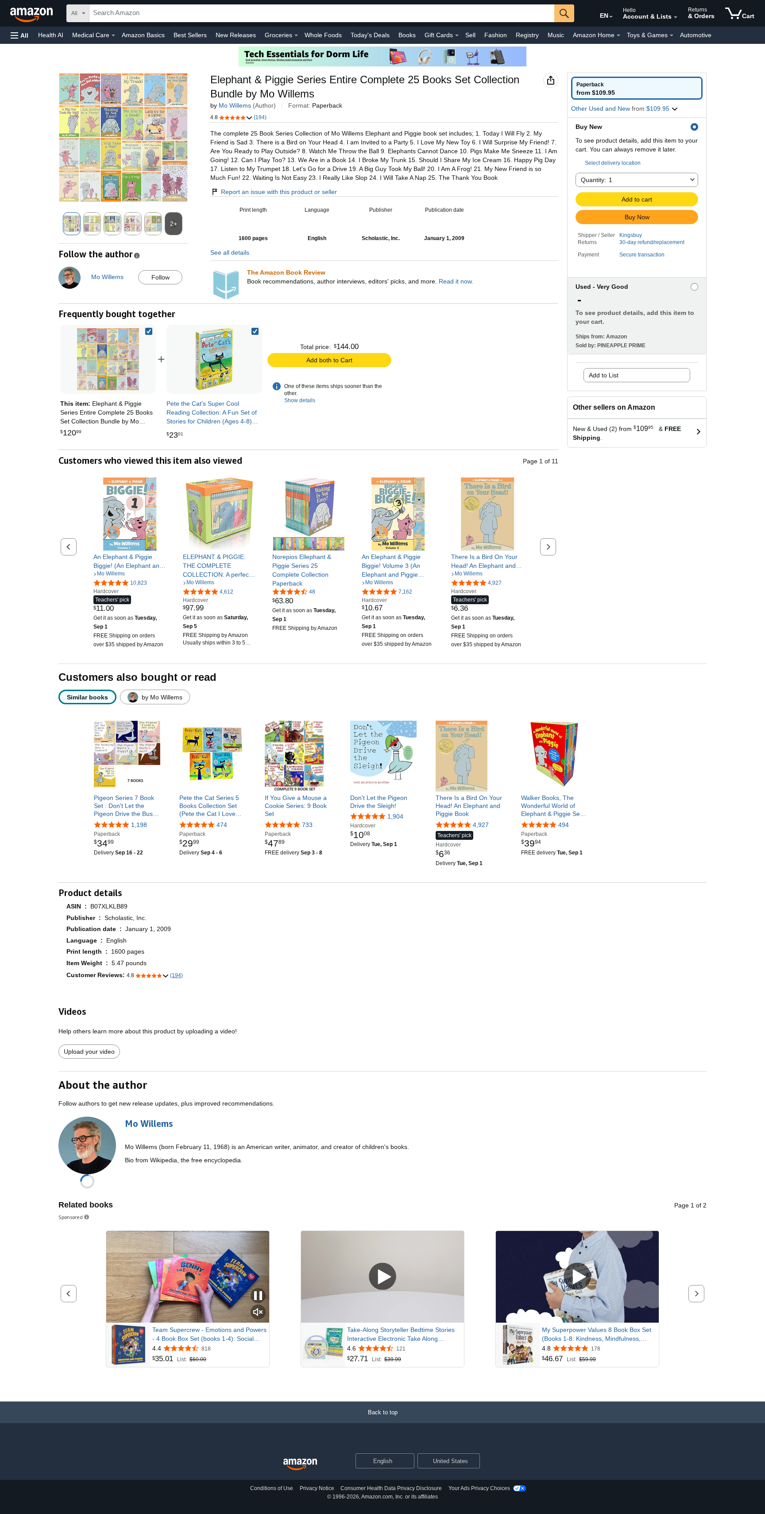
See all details (229, 252)
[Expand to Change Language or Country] (611, 17)
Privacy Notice (317, 1488)
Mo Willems (235, 105)
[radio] (637, 88)
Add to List (603, 375)
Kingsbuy (630, 235)
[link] (214, 359)
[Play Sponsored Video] (382, 1277)
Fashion (495, 35)
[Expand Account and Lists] (675, 17)
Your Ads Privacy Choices (479, 1488)
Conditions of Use (271, 1488)
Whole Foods (323, 35)
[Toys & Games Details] (671, 35)
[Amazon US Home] (300, 1465)
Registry (527, 35)
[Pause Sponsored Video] (258, 1296)
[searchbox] (321, 13)
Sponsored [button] (70, 1217)
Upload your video (89, 1051)
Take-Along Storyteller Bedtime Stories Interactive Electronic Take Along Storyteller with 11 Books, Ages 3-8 (401, 1334)
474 (221, 824)
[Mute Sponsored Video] (258, 1312)
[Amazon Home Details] (618, 35)
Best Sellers (190, 35)
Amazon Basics (143, 35)
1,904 (395, 816)
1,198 (139, 824)
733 (307, 824)
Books (407, 35)
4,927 (481, 824)
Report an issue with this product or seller (279, 191)
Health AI (50, 35)
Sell (470, 35)
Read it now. (456, 281)
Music (556, 35)
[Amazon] (32, 13)
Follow (160, 277)
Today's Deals (370, 35)
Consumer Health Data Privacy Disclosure (391, 1488)
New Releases (236, 35)
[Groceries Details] (296, 35)
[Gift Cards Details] (457, 35)
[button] (19, 35)
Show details (299, 400)
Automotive (695, 35)
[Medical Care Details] (113, 35)
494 (563, 824)
